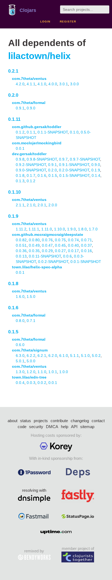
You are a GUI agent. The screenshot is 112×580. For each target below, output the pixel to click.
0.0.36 (21, 251)
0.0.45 (60, 245)
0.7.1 (31, 320)
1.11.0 (46, 229)
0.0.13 (21, 256)
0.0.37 (86, 245)
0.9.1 (20, 108)
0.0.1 (20, 148)
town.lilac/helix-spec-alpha (37, 267)
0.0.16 (86, 251)
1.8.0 (82, 229)
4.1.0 (42, 84)
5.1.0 (85, 355)
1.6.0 (20, 296)
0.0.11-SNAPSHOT (45, 256)
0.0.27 (60, 251)
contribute (59, 420)
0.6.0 (20, 345)
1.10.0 (59, 229)
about (12, 420)
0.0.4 (20, 382)
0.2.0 (13, 95)
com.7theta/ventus (29, 78)
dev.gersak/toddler (29, 154)
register (68, 21)
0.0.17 (73, 251)
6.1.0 (63, 355)
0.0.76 (47, 240)
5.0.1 (20, 361)
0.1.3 (20, 181)
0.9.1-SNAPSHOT (74, 164)
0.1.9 (95, 170)
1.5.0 (31, 296)
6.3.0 (20, 355)
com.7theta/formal (28, 102)
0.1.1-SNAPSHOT (53, 132)
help (64, 426)
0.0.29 (47, 251)
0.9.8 (20, 159)
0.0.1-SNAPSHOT (85, 261)
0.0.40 (73, 245)
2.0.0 (52, 205)
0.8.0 (20, 320)
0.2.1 (13, 71)
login (45, 21)
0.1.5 (52, 175)
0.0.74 (73, 240)
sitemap (87, 426)
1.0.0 (63, 372)
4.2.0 (20, 84)
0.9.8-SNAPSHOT (42, 159)
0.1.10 (14, 192)
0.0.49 (34, 245)
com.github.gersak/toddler (36, 127)
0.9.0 (31, 108)
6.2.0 (52, 355)
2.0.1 (42, 205)
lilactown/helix (39, 56)
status (25, 420)
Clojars (28, 10)
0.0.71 (86, 240)
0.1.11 (14, 119)
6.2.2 (31, 355)
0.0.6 (67, 256)
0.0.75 (60, 240)
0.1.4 (96, 175)
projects (41, 420)
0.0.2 (42, 382)
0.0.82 (21, 240)
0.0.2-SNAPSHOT (53, 261)
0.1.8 (20, 175)
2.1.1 (20, 205)
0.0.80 (34, 240)
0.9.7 (63, 159)
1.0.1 (52, 372)
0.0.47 (47, 245)
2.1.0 (31, 205)
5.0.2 (96, 355)
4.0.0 (52, 84)
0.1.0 (74, 132)
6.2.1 (42, 355)
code (22, 426)
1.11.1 (34, 229)
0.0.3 (31, 382)
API (74, 426)
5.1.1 (74, 355)
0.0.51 (21, 245)
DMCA (52, 426)
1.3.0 (20, 372)
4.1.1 (31, 84)
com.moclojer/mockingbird (36, 143)
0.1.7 (31, 175)
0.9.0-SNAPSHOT (31, 170)
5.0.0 (31, 361)
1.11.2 (21, 229)
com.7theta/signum (30, 350)
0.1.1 (31, 132)
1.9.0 (71, 229)
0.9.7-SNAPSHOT (85, 159)
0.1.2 (20, 132)
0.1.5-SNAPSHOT (74, 175)
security (36, 426)
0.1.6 (42, 175)
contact (98, 420)
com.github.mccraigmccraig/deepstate (47, 234)
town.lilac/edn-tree (29, 377)
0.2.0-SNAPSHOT (74, 170)
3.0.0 (74, 84)
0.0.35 (34, 251)
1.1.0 (42, 372)
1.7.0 (93, 229)
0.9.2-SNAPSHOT (31, 164)
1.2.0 (31, 372)
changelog (80, 420)
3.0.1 (63, 84)
